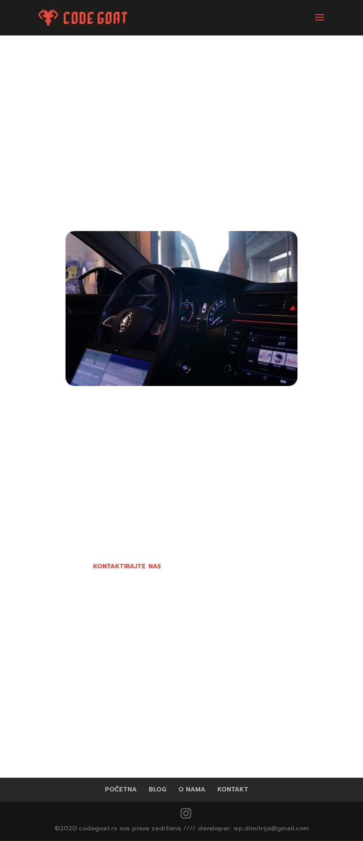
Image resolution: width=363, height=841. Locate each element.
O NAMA (191, 789)
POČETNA (121, 789)
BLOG (157, 789)
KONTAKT (232, 789)
